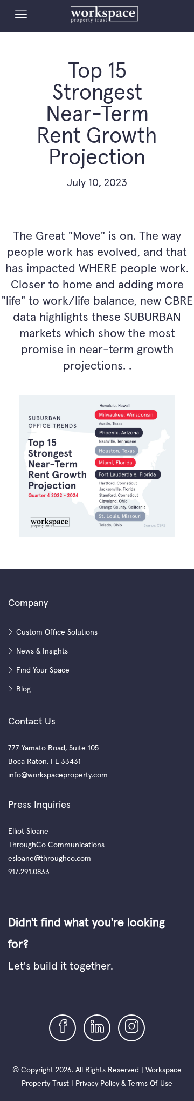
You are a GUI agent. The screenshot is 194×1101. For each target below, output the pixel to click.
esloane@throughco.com (49, 858)
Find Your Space (43, 670)
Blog (23, 689)
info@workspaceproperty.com (58, 775)
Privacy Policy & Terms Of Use (123, 1083)
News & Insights (42, 651)
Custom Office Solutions (57, 632)
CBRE (178, 300)
